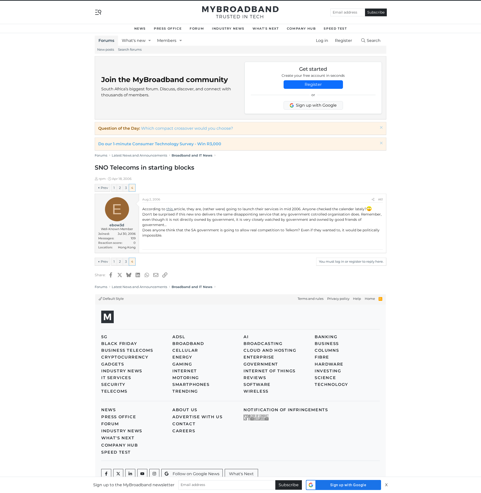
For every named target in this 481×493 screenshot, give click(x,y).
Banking (326, 336)
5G (104, 336)
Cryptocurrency (124, 357)
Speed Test (335, 28)
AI (246, 336)
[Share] (373, 199)
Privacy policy (338, 299)
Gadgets (112, 364)
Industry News (228, 28)
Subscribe (376, 12)
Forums (106, 40)
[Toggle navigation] (98, 12)
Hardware (329, 364)
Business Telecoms (127, 350)
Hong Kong (127, 247)
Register (313, 84)
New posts (105, 49)
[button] (149, 41)
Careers (183, 431)
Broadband (188, 343)
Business (327, 343)
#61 (380, 199)
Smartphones (191, 384)
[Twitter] (118, 474)
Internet (184, 371)
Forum (197, 28)
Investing (328, 371)
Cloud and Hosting (270, 350)
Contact (183, 423)
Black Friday (119, 343)
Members (166, 40)
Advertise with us (197, 416)
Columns (327, 350)
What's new (134, 40)
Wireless (256, 391)
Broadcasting (263, 343)
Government (261, 364)
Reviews (255, 377)
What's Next (266, 28)
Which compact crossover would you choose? (187, 128)
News (140, 28)
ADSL (178, 336)
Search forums (130, 49)
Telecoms (114, 391)
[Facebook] (106, 474)
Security (113, 384)
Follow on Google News (196, 473)
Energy (182, 357)
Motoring (185, 377)
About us (184, 409)
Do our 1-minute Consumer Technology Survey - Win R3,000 (159, 144)
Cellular (185, 350)
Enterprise (259, 357)
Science (325, 377)
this (170, 209)
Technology (331, 384)
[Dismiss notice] (381, 128)
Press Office (168, 28)
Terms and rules (310, 299)
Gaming (182, 364)
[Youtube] (142, 474)
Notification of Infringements (286, 409)
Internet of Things (270, 371)
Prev (104, 188)
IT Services (116, 377)
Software (257, 384)
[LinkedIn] (130, 474)
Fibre (322, 357)
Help (357, 299)
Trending (185, 391)
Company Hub (301, 28)
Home (370, 299)
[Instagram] (154, 474)
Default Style (113, 299)
